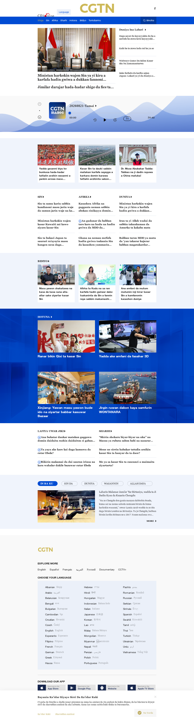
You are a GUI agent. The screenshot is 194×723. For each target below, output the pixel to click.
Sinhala (130, 609)
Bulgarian (56, 609)
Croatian (55, 619)
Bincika (150, 20)
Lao (89, 625)
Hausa (52, 663)
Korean (92, 619)
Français (67, 569)
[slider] (69, 113)
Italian (92, 609)
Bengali (52, 603)
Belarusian (57, 598)
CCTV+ (122, 569)
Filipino (54, 641)
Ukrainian (134, 641)
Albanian (53, 587)
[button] (48, 70)
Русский (91, 569)
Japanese (93, 614)
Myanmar (96, 641)
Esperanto (56, 636)
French (54, 646)
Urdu (128, 646)
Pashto (130, 587)
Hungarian (94, 598)
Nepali (90, 646)
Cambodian (54, 614)
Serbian (131, 603)
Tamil (129, 625)
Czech (52, 625)
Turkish (131, 636)
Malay (95, 630)
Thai (128, 630)
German (54, 652)
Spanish (132, 614)
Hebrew (91, 587)
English (42, 569)
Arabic (52, 592)
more (150, 521)
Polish (91, 657)
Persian (92, 652)
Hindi (89, 592)
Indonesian (97, 603)
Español (54, 569)
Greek (53, 657)
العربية (79, 569)
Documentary (106, 569)
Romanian (133, 592)
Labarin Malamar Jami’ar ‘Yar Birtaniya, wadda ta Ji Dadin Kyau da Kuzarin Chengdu (127, 493)
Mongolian (95, 636)
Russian (132, 598)
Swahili (132, 619)
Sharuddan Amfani (65, 714)
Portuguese (96, 663)
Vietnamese (135, 652)
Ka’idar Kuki (44, 714)
